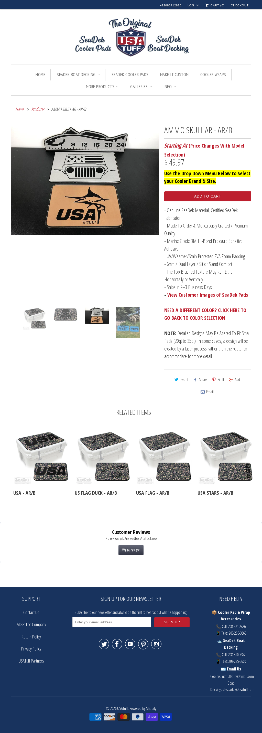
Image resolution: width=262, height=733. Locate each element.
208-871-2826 (237, 626)
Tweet (184, 379)
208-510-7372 (237, 654)
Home (40, 74)
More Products (100, 86)
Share (203, 379)
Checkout (240, 5)
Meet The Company (31, 624)
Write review (130, 550)
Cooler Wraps (213, 74)
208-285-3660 (237, 633)
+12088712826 (170, 5)
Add (237, 379)
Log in (193, 5)
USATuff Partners (31, 661)
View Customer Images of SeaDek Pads (207, 294)
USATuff (122, 708)
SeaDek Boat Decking (76, 74)
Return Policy (31, 637)
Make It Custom (174, 74)
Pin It (220, 379)
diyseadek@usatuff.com (238, 689)
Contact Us (31, 612)
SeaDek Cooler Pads (130, 74)
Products (37, 109)
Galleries (139, 86)
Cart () (217, 5)
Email (210, 392)
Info (167, 86)
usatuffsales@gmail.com (238, 676)
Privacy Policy (31, 649)
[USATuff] (131, 38)
